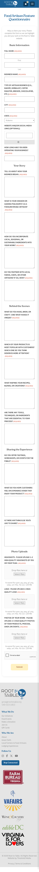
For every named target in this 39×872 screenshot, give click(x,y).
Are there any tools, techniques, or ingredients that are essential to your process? (17, 416)
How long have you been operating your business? (16, 150)
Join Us (4, 725)
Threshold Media (24, 858)
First (19, 60)
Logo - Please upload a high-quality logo (17, 590)
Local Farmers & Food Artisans (14, 743)
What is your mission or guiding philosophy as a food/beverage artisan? (15, 205)
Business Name (15, 74)
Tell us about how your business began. (15, 172)
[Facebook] (7, 756)
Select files (19, 574)
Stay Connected (10, 763)
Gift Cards (6, 728)
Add (18, 142)
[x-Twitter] (11, 756)
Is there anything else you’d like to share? (17, 521)
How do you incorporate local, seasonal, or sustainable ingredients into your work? (18, 241)
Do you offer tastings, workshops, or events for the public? (18, 458)
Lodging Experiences (10, 746)
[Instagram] (3, 756)
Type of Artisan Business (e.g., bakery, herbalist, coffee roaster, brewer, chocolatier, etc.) (18, 89)
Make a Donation (8, 722)
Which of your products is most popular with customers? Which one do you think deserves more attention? (19, 350)
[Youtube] (16, 756)
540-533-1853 (8, 704)
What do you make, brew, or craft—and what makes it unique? (17, 315)
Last (19, 69)
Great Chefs (6, 740)
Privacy (11, 863)
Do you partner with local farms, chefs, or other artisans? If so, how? (18, 275)
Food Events (7, 719)
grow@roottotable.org (11, 702)
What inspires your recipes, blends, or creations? (18, 384)
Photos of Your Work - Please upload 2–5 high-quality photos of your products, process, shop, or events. (19, 622)
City (10, 105)
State (10, 116)
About (4, 737)
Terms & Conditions (23, 863)
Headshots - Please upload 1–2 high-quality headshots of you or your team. (19, 560)
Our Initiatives (7, 716)
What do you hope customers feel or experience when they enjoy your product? (18, 491)
